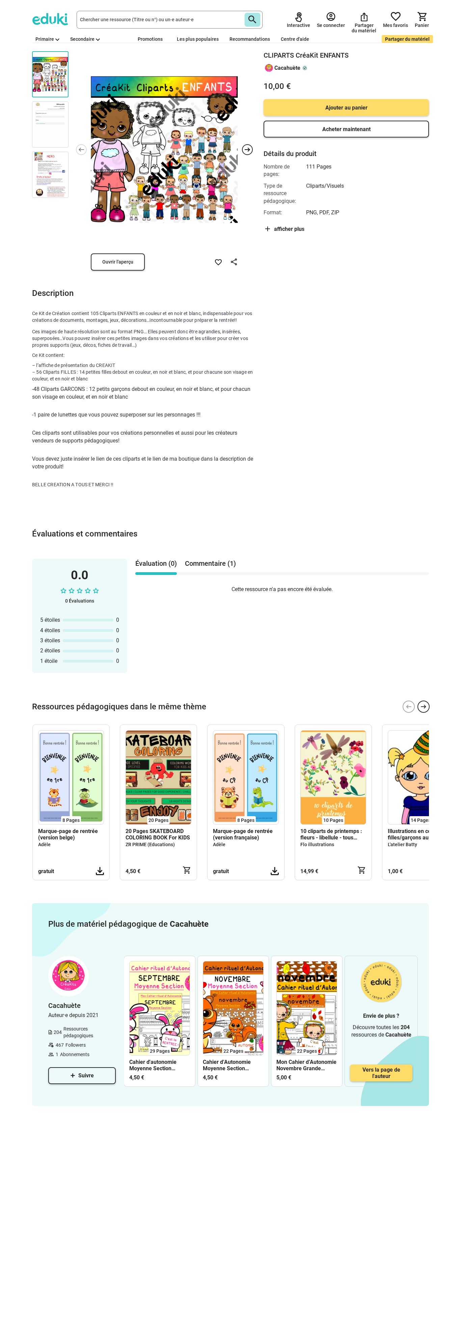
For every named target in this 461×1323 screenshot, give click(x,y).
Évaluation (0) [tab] (156, 563)
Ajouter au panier (346, 107)
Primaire (44, 39)
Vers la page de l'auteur (381, 1073)
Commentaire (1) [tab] (210, 563)
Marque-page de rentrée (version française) (243, 834)
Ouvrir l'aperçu (117, 262)
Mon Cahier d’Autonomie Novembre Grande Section (306, 1065)
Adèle (44, 844)
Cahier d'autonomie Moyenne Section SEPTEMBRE (153, 1065)
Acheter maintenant (346, 129)
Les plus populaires (198, 39)
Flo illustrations (317, 844)
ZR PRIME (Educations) (150, 844)
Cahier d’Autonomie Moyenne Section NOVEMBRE (227, 1065)
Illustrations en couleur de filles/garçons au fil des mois (419, 834)
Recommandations (249, 39)
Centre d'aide (295, 39)
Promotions (150, 39)
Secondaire (82, 39)
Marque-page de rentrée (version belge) (68, 834)
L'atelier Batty (402, 844)
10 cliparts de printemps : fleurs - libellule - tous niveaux (331, 834)
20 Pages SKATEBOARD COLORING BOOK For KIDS (158, 834)
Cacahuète (287, 68)
